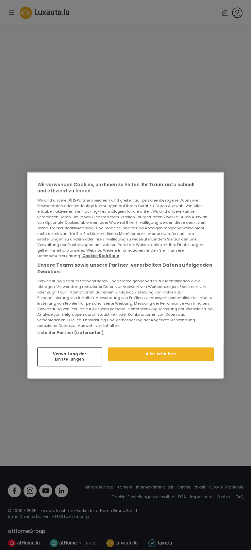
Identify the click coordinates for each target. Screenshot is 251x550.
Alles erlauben (161, 354)
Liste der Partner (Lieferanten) (70, 332)
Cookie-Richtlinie (100, 255)
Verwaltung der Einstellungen (69, 356)
